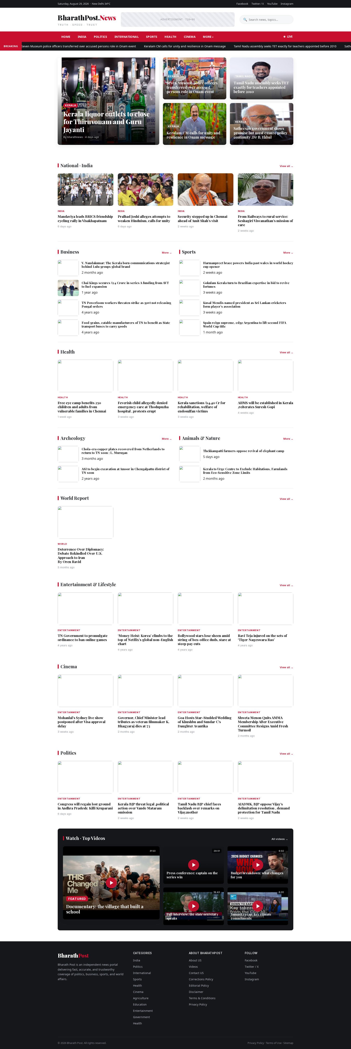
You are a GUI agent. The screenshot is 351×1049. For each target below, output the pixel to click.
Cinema (190, 37)
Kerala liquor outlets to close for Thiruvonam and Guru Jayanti (106, 121)
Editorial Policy (199, 985)
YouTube (272, 3)
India (82, 37)
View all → (286, 166)
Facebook (242, 3)
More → (167, 252)
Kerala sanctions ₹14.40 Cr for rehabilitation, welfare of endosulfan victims (201, 406)
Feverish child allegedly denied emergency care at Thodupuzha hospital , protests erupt (143, 406)
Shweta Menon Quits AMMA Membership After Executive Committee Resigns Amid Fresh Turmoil (263, 723)
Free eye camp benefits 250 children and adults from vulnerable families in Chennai (82, 406)
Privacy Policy (198, 1004)
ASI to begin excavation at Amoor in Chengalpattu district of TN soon (125, 471)
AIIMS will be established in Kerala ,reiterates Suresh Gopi (265, 404)
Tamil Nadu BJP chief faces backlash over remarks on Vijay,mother (199, 808)
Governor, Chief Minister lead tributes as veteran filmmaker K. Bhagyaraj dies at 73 (143, 721)
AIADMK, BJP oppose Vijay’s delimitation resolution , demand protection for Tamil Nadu (264, 808)
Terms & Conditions (202, 998)
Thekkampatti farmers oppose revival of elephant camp (243, 451)
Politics (100, 37)
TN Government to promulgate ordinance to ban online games (82, 637)
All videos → (280, 839)
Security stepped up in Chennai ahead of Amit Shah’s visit (202, 218)
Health (170, 37)
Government (141, 1017)
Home (65, 37)
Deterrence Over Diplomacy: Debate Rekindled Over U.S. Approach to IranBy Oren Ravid (81, 555)
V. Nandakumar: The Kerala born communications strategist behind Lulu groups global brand (126, 265)
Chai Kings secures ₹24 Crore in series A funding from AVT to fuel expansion (125, 285)
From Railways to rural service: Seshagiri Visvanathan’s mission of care (265, 220)
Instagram (287, 3)
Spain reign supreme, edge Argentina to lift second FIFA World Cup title (244, 324)
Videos (193, 967)
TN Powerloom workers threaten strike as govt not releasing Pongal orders (126, 304)
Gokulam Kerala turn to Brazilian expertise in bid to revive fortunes (246, 285)
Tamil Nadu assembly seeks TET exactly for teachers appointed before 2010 (264, 46)
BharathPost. (87, 19)
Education (140, 1004)
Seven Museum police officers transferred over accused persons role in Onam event (58, 46)
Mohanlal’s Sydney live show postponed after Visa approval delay (81, 721)
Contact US (196, 973)
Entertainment (143, 1011)
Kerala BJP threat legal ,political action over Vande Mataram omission (143, 808)
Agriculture (140, 998)
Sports (151, 37)
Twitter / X (257, 3)
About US (195, 960)
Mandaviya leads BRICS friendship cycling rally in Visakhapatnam (85, 218)
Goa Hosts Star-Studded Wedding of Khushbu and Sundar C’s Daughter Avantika (205, 721)
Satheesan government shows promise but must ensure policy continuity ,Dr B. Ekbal (260, 133)
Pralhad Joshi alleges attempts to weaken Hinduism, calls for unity (144, 218)
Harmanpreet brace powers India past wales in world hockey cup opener (248, 265)
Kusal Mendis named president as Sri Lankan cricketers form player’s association (244, 304)
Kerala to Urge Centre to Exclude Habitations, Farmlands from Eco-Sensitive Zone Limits (245, 471)
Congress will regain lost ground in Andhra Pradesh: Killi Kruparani (85, 806)
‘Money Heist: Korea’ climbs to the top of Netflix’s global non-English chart (145, 639)
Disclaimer (196, 992)
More (207, 37)
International (127, 37)
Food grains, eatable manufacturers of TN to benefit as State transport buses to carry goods (126, 324)
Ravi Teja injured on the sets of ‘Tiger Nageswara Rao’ (262, 637)
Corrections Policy (201, 979)
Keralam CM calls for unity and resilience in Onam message (164, 46)
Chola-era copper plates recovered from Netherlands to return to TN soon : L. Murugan (123, 451)
